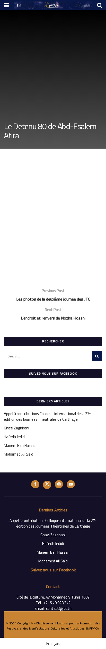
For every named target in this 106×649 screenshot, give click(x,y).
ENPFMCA (92, 628)
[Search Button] (97, 356)
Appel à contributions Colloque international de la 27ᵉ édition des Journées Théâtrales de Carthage (47, 416)
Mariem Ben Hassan (20, 445)
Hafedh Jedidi (14, 436)
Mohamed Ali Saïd (18, 454)
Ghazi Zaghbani (16, 428)
